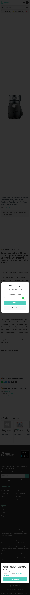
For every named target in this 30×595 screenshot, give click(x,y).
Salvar (15, 302)
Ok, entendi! (15, 579)
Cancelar (15, 307)
